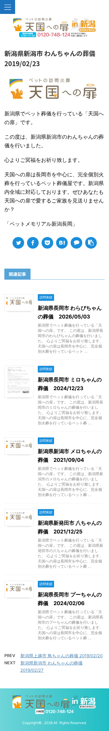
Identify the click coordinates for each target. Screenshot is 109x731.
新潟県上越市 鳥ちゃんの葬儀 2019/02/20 (61, 655)
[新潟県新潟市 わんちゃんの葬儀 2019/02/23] (62, 243)
